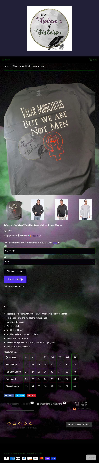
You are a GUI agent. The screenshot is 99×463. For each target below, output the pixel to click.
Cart (95, 59)
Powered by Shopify (34, 453)
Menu (7, 59)
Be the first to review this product (22, 428)
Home (6, 66)
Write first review (80, 424)
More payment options (15, 286)
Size (5, 246)
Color (6, 257)
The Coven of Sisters (17, 453)
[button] (49, 235)
